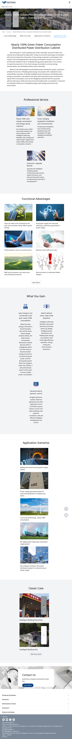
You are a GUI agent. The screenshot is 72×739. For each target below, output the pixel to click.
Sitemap (4, 737)
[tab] (36, 695)
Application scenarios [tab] (42, 36)
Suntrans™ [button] (6, 708)
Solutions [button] (5, 699)
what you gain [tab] (25, 36)
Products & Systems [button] (9, 695)
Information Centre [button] (9, 704)
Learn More (36, 282)
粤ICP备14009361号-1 (8, 729)
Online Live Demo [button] (8, 712)
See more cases (36, 654)
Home (3, 32)
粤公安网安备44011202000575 (10, 731)
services (9, 32)
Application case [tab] (60, 36)
